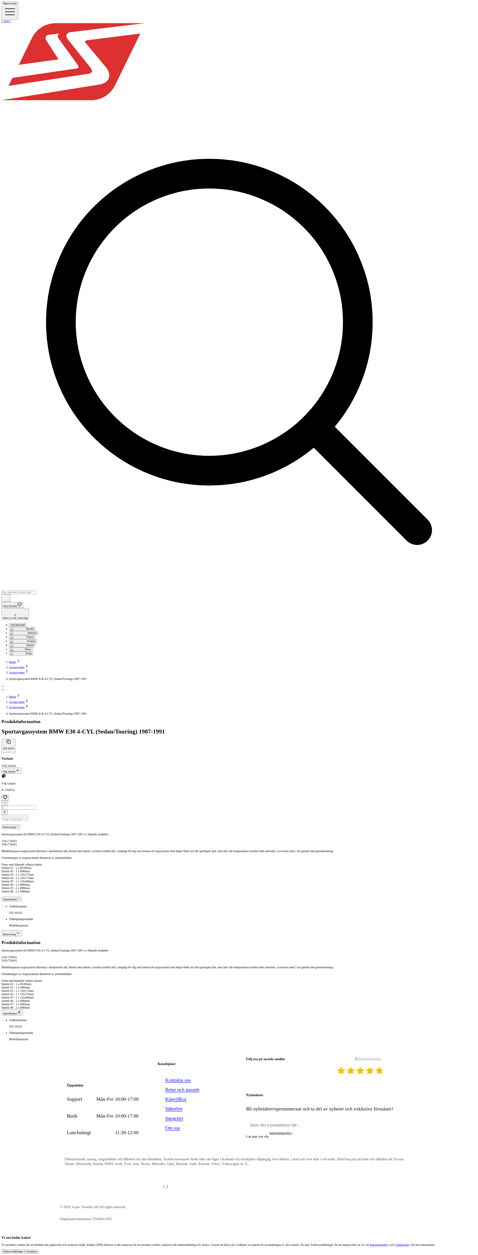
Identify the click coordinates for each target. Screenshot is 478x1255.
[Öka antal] (4, 812)
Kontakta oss (178, 1080)
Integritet (174, 1118)
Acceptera (31, 1251)
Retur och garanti (182, 1089)
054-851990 (87, 1068)
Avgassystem (16, 667)
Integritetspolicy (379, 1244)
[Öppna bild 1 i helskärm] (2, 686)
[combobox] (11, 770)
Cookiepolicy (402, 1244)
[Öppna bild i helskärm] (2, 689)
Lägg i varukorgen (12, 819)
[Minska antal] (4, 803)
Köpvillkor (176, 1099)
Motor (12, 662)
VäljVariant (8, 765)
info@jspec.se (89, 1060)
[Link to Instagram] (274, 1071)
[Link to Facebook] (262, 1071)
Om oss (172, 1128)
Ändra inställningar (13, 1251)
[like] (5, 798)
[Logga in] (5, 598)
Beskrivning (9, 934)
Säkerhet (173, 1108)
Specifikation (10, 1013)
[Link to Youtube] (250, 1071)
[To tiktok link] (286, 1071)
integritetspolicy (280, 1133)
